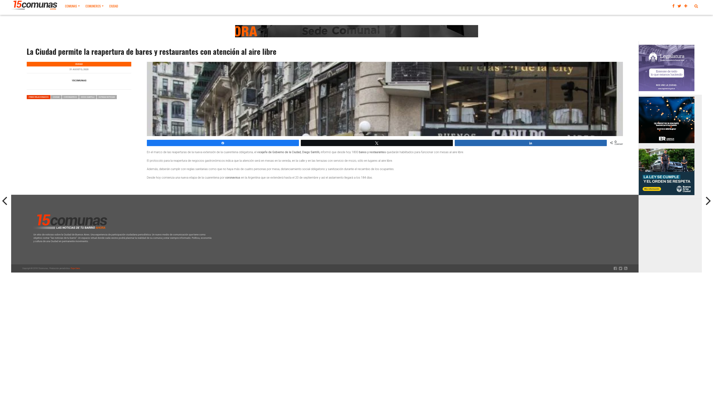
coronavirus (70, 97)
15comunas (79, 80)
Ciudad (113, 6)
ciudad (56, 97)
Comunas (71, 6)
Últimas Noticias (107, 97)
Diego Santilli (88, 97)
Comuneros (93, 6)
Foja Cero (75, 268)
